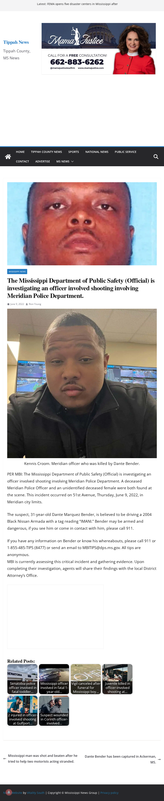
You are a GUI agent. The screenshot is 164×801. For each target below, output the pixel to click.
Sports (73, 152)
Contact (22, 161)
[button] (71, 161)
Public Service (125, 152)
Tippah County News (46, 152)
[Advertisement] (82, 116)
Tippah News (16, 41)
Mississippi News (17, 271)
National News (96, 152)
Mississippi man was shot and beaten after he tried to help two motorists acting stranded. (42, 758)
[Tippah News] (8, 156)
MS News (62, 161)
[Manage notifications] (9, 792)
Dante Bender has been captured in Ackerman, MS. (120, 759)
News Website (12, 793)
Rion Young (35, 304)
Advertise (42, 161)
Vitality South (36, 793)
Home (20, 152)
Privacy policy (109, 793)
